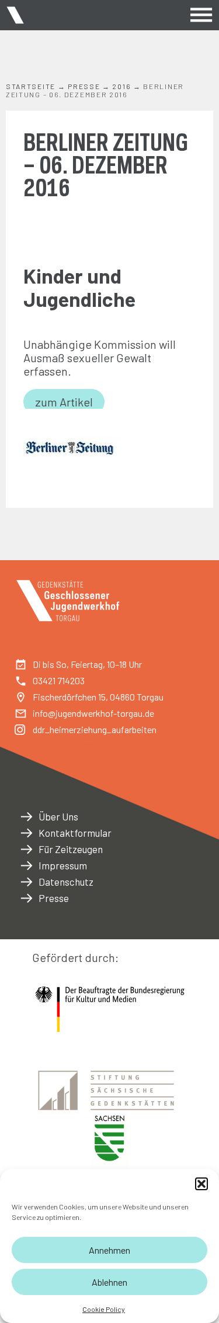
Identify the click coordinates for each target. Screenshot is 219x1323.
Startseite (30, 86)
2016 (121, 86)
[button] (201, 1184)
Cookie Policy (103, 1309)
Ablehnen (109, 1281)
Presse (84, 86)
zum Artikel (64, 402)
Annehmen (109, 1249)
